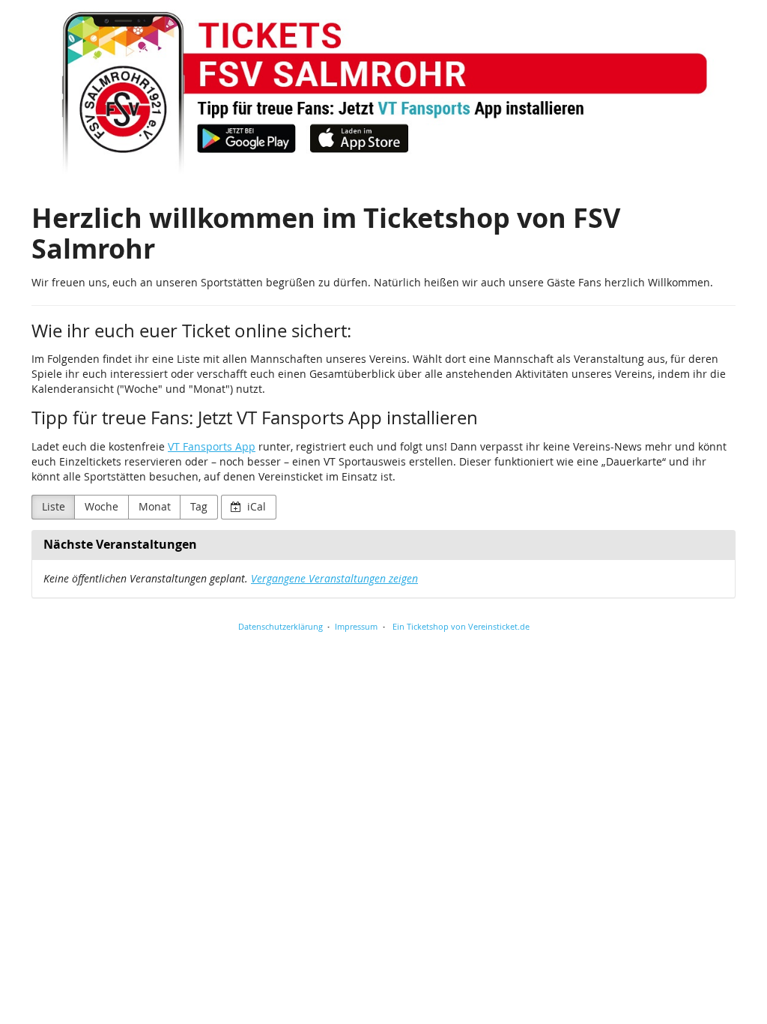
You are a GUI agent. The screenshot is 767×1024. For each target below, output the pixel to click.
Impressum (356, 626)
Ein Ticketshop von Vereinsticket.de (461, 626)
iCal (255, 506)
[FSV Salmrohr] (383, 90)
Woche (101, 506)
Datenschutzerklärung (280, 626)
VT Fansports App (211, 446)
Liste (53, 506)
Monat (155, 506)
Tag (198, 506)
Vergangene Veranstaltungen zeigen (334, 578)
